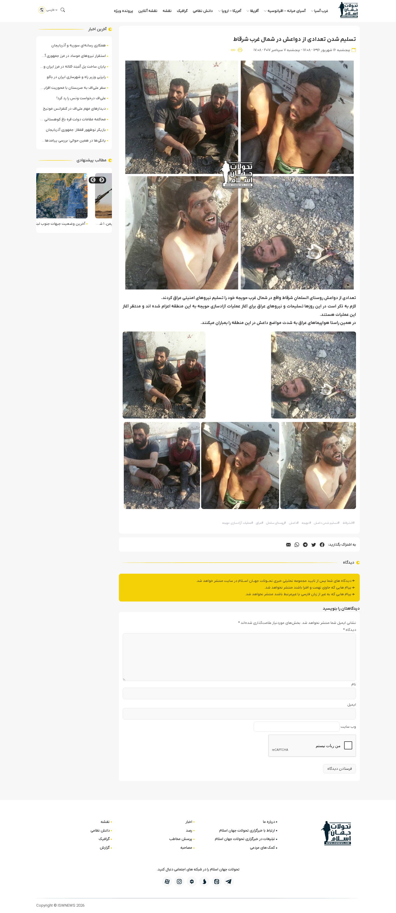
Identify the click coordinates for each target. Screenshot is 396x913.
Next (93, 180)
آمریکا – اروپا (231, 10)
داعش (294, 523)
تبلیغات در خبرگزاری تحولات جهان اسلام (245, 838)
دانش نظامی (203, 10)
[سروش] (204, 881)
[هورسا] (192, 881)
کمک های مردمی (262, 847)
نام (353, 684)
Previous (101, 180)
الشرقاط (349, 523)
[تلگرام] (229, 881)
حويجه (306, 523)
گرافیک (182, 10)
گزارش (105, 847)
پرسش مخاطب (180, 838)
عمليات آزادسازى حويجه (237, 523)
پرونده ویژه (123, 10)
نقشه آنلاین (147, 10)
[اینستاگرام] (179, 881)
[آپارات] (167, 881)
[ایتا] (217, 881)
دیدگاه (349, 629)
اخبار (189, 821)
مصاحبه (186, 847)
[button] (63, 10)
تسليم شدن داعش (326, 523)
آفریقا (254, 10)
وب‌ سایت (348, 726)
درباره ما (269, 821)
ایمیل (351, 704)
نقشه (167, 10)
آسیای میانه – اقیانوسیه (287, 10)
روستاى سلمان (276, 523)
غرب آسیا (321, 10)
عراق (259, 523)
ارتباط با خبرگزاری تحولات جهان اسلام (247, 830)
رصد (189, 830)
